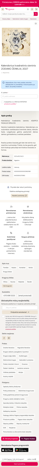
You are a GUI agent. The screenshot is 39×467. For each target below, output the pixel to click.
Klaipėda (21, 282)
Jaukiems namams (23, 368)
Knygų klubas (7, 272)
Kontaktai (22, 267)
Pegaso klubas (29, 439)
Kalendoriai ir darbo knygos (20, 19)
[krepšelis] (36, 9)
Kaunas (12, 282)
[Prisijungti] (32, 9)
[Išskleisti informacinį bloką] (27, 9)
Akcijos (20, 372)
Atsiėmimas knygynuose (26, 391)
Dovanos (25, 364)
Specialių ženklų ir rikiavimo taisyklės (15, 403)
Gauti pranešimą (19, 464)
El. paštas (4, 92)
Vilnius (5, 282)
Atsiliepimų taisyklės (9, 411)
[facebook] (4, 338)
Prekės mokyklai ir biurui (11, 364)
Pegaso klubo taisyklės (25, 419)
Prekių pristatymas (9, 391)
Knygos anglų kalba (9, 356)
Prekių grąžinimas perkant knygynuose (15, 395)
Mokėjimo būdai (8, 407)
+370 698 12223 (9, 296)
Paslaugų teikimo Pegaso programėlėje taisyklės (18, 415)
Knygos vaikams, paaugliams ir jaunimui (15, 352)
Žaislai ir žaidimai (8, 368)
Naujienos (12, 428)
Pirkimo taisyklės (22, 407)
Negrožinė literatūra (24, 348)
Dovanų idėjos (6, 19)
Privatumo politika (9, 419)
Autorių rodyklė (8, 376)
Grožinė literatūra (8, 348)
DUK (4, 428)
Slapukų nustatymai (22, 423)
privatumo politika (10, 104)
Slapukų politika (8, 423)
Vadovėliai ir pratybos (26, 360)
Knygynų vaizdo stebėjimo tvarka (13, 399)
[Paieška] (35, 14)
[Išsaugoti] (36, 23)
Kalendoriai (33, 19)
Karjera (14, 267)
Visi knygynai (7, 286)
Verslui (30, 267)
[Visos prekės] (2, 9)
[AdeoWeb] (32, 459)
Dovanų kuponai (11, 439)
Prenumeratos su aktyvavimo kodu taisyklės (17, 432)
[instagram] (9, 338)
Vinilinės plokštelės (9, 372)
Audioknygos (23, 356)
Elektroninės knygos (9, 360)
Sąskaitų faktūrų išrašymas (11, 386)
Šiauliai (29, 282)
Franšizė (5, 267)
